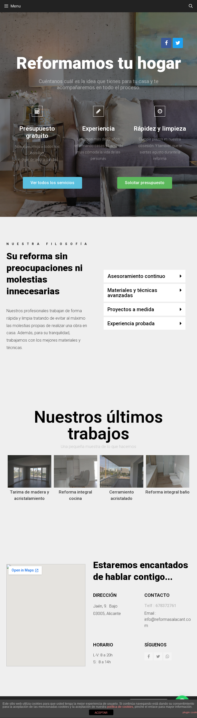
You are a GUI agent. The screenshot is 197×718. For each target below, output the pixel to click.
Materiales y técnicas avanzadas (132, 292)
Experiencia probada (131, 323)
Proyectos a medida (130, 309)
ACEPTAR (101, 712)
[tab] (144, 276)
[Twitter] (178, 43)
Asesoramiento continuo (136, 276)
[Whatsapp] (167, 656)
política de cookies (120, 707)
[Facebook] (166, 43)
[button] (52, 183)
